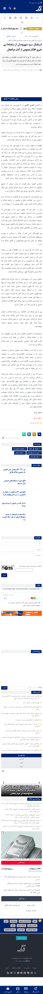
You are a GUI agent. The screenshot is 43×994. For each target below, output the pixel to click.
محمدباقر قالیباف (10, 930)
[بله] (26, 18)
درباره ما (34, 968)
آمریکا (34, 921)
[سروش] (15, 18)
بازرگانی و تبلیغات (16, 968)
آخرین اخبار (8, 992)
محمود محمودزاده (18, 449)
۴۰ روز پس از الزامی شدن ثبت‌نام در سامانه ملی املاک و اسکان (25, 41)
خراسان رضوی (32, 926)
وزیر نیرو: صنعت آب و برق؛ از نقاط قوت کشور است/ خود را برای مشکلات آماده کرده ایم (20, 738)
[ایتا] (20, 18)
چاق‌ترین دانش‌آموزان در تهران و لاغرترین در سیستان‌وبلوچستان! (14, 493)
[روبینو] (31, 18)
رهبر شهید (13, 921)
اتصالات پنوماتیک (31, 911)
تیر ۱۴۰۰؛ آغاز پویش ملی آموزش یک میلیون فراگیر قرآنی (14, 471)
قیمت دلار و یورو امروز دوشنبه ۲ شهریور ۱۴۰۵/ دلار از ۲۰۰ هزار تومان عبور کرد (20, 804)
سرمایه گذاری (21, 863)
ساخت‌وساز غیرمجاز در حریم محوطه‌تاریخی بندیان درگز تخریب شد (14, 517)
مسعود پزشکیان (31, 930)
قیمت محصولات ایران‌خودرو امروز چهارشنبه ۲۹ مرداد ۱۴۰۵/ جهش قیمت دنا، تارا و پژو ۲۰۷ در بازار (20, 821)
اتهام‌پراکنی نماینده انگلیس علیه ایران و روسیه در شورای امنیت (21, 708)
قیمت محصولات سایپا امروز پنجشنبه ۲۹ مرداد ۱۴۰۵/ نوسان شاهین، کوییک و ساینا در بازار (22, 816)
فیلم (17, 992)
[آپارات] (22, 22)
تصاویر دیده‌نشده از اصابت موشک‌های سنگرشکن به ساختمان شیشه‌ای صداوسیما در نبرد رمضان (21, 790)
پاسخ (5, 598)
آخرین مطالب (36, 692)
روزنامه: (40, 687)
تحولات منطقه (34, 28)
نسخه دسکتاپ (21, 938)
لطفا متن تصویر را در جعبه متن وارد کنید (30, 566)
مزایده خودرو (31, 905)
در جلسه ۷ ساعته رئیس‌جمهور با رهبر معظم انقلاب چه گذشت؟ (21, 725)
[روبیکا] (37, 18)
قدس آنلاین (37, 8)
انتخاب (4, 688)
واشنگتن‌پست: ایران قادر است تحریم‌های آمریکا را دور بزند (20, 750)
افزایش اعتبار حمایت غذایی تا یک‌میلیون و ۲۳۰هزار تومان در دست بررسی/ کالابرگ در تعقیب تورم (20, 697)
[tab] (21, 755)
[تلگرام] (10, 18)
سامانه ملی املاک (34, 449)
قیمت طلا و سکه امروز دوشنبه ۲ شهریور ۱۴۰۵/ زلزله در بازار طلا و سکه (21, 810)
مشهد (13, 926)
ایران (6, 921)
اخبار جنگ (35, 992)
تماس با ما (26, 968)
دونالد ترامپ (21, 926)
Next (3, 782)
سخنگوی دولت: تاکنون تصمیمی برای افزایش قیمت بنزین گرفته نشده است (20, 745)
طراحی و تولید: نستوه (20, 961)
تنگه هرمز (21, 930)
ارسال (4, 575)
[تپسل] (2, 612)
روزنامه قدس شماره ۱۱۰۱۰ (31, 703)
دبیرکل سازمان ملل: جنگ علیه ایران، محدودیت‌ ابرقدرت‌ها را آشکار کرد (20, 714)
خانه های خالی (34, 457)
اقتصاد (21, 33)
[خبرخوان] (8, 973)
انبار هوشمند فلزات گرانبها (12, 905)
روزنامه (26, 992)
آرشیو (7, 968)
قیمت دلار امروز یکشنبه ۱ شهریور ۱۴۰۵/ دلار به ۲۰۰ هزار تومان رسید (21, 827)
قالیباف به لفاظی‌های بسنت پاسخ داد (27, 720)
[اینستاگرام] (4, 18)
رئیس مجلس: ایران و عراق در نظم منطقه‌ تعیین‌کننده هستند (22, 732)
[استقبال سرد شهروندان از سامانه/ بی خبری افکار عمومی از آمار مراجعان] (21, 82)
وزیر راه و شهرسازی (33, 453)
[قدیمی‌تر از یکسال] (34, 472)
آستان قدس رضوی (25, 921)
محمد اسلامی (19, 453)
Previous (39, 782)
